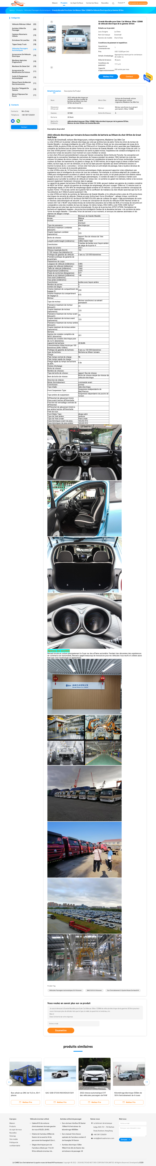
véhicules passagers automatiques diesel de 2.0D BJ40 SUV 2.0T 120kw (94, 1095)
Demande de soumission (138, 3)
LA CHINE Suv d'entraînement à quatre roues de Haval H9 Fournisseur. (38, 1162)
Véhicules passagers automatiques (24, 49)
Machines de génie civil (24, 66)
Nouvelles (13, 1133)
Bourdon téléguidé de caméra (24, 89)
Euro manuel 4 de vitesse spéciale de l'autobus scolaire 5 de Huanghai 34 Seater (74, 1137)
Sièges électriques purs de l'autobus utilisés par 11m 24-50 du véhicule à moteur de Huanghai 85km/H (43, 1148)
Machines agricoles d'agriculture (24, 61)
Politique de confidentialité (14, 1144)
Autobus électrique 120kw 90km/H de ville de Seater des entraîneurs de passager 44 (73, 1148)
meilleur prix (108, 76)
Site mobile (13, 1139)
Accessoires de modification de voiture (24, 71)
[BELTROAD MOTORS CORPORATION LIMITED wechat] (18, 121)
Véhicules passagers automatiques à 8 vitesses (65, 990)
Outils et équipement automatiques (24, 77)
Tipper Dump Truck (24, 44)
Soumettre (60, 1030)
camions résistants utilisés (24, 35)
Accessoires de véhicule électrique (24, 55)
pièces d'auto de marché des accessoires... (24, 83)
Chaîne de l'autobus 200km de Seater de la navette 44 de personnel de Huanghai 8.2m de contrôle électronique (43, 1137)
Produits (12, 1126)
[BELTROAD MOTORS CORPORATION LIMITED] (18, 3)
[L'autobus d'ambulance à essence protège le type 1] (129, 1074)
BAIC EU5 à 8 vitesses (94, 990)
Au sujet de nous (15, 1130)
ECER (141, 1162)
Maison (12, 1123)
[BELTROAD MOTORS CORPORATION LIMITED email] (13, 121)
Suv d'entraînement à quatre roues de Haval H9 (123, 990)
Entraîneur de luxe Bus (24, 40)
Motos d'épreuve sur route (24, 95)
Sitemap (12, 1136)
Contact (24, 127)
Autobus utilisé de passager (24, 29)
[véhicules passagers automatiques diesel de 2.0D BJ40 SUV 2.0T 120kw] (95, 1074)
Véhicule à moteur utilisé (24, 24)
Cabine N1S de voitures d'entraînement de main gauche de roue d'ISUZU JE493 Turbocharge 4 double (44, 1126)
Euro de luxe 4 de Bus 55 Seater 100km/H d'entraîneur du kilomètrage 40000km (74, 1126)
